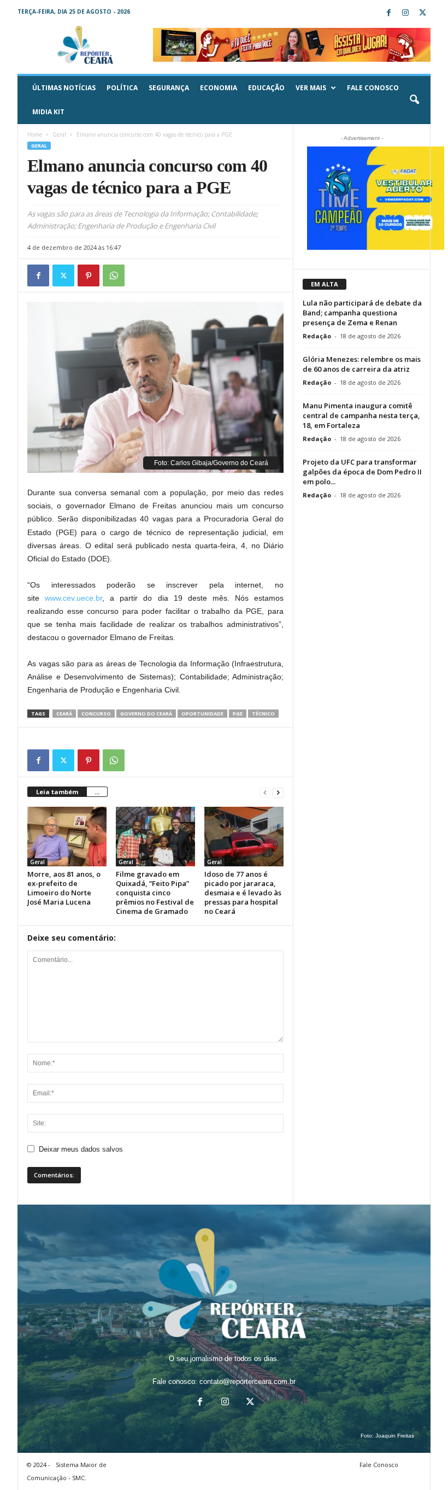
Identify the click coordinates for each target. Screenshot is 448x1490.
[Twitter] (422, 13)
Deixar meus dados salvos (81, 1149)
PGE (238, 713)
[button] (414, 100)
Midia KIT (48, 111)
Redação (317, 336)
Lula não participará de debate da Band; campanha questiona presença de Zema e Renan (362, 312)
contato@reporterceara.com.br (247, 1381)
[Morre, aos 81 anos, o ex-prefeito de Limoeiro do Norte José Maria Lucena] (67, 836)
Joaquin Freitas (394, 1436)
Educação (266, 87)
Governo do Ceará (146, 713)
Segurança (169, 87)
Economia (218, 87)
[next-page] (278, 792)
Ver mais (311, 87)
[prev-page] (265, 792)
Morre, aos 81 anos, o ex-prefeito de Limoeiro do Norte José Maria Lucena (64, 888)
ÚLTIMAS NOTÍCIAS (64, 87)
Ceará (64, 713)
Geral (59, 134)
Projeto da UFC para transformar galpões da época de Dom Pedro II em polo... (362, 471)
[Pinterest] (88, 275)
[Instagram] (405, 13)
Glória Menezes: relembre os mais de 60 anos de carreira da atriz (362, 364)
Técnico (263, 713)
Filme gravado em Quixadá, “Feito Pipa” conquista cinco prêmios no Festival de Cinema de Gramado (155, 892)
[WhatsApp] (114, 275)
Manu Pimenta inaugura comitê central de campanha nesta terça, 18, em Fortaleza (361, 415)
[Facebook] (388, 13)
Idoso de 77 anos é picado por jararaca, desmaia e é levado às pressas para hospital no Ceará (242, 892)
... (97, 792)
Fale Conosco (373, 87)
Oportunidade (202, 713)
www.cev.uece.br (73, 598)
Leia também (57, 792)
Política (122, 87)
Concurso (96, 713)
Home (34, 134)
